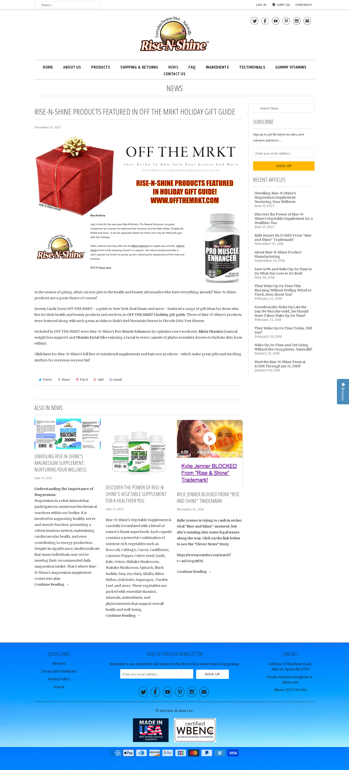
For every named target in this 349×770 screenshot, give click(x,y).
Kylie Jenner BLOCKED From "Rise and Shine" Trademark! (208, 497)
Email (117, 379)
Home (48, 67)
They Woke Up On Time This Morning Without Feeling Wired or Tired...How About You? (283, 290)
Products (100, 67)
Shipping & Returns (139, 67)
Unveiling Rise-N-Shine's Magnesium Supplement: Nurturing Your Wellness (60, 463)
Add (101, 379)
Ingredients (217, 67)
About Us (72, 67)
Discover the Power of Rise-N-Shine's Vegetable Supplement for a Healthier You (136, 494)
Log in (261, 4)
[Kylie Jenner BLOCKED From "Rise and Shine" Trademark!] (210, 453)
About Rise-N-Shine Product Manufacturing (278, 254)
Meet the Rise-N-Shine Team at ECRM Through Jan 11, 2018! (280, 364)
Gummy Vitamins (290, 67)
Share (65, 379)
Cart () (283, 4)
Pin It (84, 379)
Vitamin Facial (87, 337)
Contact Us (174, 73)
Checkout (304, 4)
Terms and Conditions (58, 671)
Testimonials (252, 67)
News (173, 67)
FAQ (192, 67)
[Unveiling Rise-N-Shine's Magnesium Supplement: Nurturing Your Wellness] (67, 434)
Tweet (47, 379)
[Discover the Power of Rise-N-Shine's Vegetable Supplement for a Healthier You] (139, 449)
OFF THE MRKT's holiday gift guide (156, 315)
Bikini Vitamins (210, 331)
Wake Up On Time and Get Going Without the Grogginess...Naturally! (283, 347)
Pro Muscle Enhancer (133, 331)
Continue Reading (49, 584)
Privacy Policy (59, 679)
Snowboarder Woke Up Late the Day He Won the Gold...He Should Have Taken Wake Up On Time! (281, 311)
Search (58, 687)
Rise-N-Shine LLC (180, 711)
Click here (42, 354)
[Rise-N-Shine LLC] (174, 36)
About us (59, 664)
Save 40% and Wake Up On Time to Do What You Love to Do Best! (283, 271)
